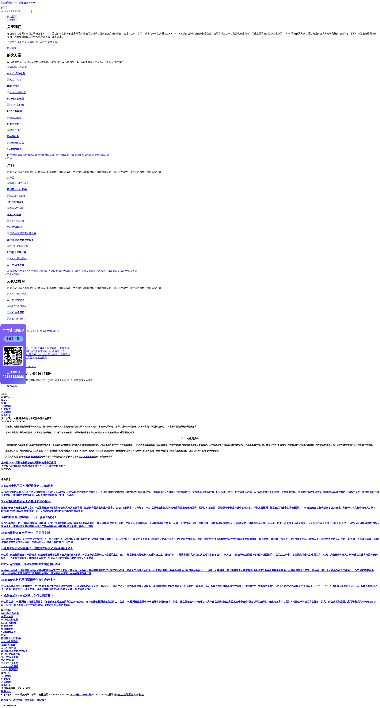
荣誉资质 (52, 42)
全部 (3, 403)
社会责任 (42, 42)
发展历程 (32, 42)
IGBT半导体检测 (16, 155)
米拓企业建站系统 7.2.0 (126, 694)
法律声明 (18, 700)
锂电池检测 (75, 155)
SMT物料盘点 (102, 155)
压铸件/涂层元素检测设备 (87, 271)
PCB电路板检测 (46, 155)
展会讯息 (42, 357)
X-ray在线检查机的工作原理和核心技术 (34, 351)
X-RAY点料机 (65, 271)
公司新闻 (6, 406)
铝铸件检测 (88, 155)
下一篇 (33, 465)
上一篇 (28, 462)
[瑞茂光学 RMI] (18, 2)
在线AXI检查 (51, 271)
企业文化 (22, 42)
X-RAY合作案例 (33, 331)
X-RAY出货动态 (9, 663)
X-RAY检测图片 (51, 331)
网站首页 (12, 16)
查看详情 (64, 348)
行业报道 (6, 409)
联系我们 (6, 700)
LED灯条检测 (62, 155)
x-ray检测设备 (32, 456)
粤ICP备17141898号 (81, 694)
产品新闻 (32, 357)
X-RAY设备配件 (128, 271)
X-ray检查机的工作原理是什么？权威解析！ (36, 348)
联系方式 (12, 386)
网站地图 (41, 700)
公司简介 (12, 42)
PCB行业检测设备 (110, 271)
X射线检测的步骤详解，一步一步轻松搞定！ (37, 354)
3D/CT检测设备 (35, 271)
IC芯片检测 (31, 155)
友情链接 (29, 700)
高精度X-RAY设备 (17, 271)
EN (2, 8)
